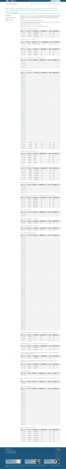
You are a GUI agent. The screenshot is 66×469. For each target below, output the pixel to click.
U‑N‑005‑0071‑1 (23, 271)
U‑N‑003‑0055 (23, 118)
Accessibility (58, 453)
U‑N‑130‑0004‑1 (23, 215)
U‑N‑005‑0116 (23, 325)
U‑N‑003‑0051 (23, 110)
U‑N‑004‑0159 (23, 392)
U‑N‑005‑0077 (23, 278)
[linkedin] (59, 449)
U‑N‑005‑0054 (23, 244)
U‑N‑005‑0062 (23, 257)
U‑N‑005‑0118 (23, 329)
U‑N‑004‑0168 (23, 409)
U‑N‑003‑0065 (23, 135)
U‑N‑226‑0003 (23, 222)
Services (45, 3)
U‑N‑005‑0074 (23, 273)
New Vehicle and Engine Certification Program (29, 15)
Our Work (36, 3)
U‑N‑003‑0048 (23, 104)
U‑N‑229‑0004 (23, 349)
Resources (41, 3)
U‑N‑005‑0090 (23, 299)
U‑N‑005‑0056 (23, 248)
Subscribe (41, 0)
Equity (59, 3)
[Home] (11, 4)
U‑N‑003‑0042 (23, 89)
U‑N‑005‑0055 (23, 246)
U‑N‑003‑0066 (23, 136)
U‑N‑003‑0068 (23, 140)
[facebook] (56, 449)
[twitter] (55, 449)
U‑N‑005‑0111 (23, 316)
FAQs (32, 0)
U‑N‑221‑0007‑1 (23, 67)
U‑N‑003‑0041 (23, 87)
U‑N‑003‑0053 (23, 114)
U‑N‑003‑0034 (23, 74)
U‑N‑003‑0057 (23, 121)
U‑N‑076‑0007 (23, 190)
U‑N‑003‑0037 (23, 80)
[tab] (43, 1)
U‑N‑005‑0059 (23, 252)
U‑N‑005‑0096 (23, 307)
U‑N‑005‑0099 (23, 312)
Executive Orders (43, 17)
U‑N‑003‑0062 (23, 131)
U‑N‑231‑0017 (23, 340)
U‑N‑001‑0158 (23, 162)
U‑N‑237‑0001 (23, 50)
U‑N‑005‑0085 (23, 290)
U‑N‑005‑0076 (23, 276)
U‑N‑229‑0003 (23, 347)
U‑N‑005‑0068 (23, 263)
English (46, 0)
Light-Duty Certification (34, 26)
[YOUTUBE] (12, 0)
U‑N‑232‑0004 (23, 201)
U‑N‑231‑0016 (23, 338)
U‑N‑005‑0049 (23, 239)
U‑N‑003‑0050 (23, 108)
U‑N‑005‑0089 (23, 297)
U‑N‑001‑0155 (23, 157)
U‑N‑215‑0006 (23, 375)
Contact (35, 0)
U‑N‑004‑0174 (23, 420)
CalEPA (7, 467)
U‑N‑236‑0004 (23, 437)
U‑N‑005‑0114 (23, 322)
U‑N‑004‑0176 (23, 424)
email (42, 20)
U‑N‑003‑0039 (23, 84)
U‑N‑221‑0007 (23, 65)
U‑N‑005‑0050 (23, 240)
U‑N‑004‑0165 (23, 403)
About (32, 3)
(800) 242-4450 (10, 20)
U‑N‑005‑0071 (23, 269)
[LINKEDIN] (13, 0)
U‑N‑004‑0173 (23, 418)
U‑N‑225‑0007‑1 (23, 171)
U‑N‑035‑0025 (23, 32)
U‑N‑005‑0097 (23, 308)
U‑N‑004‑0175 (23, 422)
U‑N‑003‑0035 (23, 76)
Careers (38, 0)
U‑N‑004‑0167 (23, 407)
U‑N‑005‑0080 (23, 282)
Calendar (30, 0)
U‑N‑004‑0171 (23, 414)
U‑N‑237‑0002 (23, 52)
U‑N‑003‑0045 (23, 99)
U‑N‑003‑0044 (23, 97)
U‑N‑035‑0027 (23, 36)
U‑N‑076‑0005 (23, 186)
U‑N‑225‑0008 (23, 175)
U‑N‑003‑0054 (23, 116)
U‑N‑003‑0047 (23, 102)
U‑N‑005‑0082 (23, 286)
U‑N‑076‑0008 (23, 192)
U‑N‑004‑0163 (23, 399)
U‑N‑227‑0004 (23, 366)
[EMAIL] (15, 0)
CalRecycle (10, 467)
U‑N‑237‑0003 (23, 54)
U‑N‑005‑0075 (23, 274)
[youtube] (58, 449)
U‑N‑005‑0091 (23, 301)
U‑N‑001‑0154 (23, 155)
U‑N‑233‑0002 (23, 383)
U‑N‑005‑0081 (23, 284)
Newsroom (55, 3)
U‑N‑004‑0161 (23, 396)
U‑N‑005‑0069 (23, 265)
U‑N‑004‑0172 (23, 416)
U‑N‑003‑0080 (23, 146)
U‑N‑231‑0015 (23, 336)
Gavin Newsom (9, 461)
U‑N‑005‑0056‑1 (23, 250)
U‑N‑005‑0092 (23, 303)
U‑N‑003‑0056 (23, 119)
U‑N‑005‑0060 (23, 254)
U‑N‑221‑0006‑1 (23, 63)
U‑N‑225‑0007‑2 (23, 173)
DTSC (16, 467)
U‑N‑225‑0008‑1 (23, 177)
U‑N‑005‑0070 (23, 267)
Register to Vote (57, 458)
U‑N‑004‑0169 (23, 411)
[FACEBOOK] (10, 0)
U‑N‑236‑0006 (23, 441)
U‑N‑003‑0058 (23, 123)
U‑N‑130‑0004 (23, 213)
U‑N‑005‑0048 (23, 237)
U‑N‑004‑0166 (23, 405)
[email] (59, 450)
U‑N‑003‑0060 (23, 127)
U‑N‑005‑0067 (23, 261)
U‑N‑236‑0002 (23, 433)
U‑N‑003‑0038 (23, 82)
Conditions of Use (57, 456)
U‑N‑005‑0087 (23, 293)
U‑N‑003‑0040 (23, 85)
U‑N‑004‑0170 (23, 413)
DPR (13, 467)
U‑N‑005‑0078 (23, 280)
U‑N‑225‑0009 (23, 179)
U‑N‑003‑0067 (23, 138)
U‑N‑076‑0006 (23, 188)
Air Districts (58, 457)
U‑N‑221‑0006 (23, 61)
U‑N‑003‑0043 (23, 93)
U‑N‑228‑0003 (23, 357)
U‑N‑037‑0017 (23, 230)
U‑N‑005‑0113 (23, 320)
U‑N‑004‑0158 (23, 390)
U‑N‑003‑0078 (23, 142)
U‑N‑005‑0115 (23, 324)
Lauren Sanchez (47, 461)
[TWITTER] (9, 0)
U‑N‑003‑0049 (23, 106)
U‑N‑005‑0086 (23, 291)
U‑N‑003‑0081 (23, 148)
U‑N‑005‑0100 (23, 314)
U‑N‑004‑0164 (23, 401)
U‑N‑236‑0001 (23, 431)
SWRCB (22, 467)
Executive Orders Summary (37, 24)
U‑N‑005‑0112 (23, 318)
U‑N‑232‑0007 (23, 206)
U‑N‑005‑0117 (23, 327)
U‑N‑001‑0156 (23, 159)
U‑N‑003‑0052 (23, 112)
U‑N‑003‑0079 (23, 144)
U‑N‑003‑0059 (23, 125)
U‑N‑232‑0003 (23, 199)
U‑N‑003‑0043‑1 (23, 95)
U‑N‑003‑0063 (23, 133)
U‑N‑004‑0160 (23, 394)
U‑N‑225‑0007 (23, 170)
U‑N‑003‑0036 (23, 78)
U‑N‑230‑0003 (23, 43)
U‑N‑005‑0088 (23, 295)
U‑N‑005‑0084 (23, 288)
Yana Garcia (27, 461)
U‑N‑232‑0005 (23, 203)
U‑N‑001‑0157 (23, 161)
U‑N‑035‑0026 (23, 34)
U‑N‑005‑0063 (23, 259)
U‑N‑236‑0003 (23, 435)
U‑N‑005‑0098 (23, 310)
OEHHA (19, 467)
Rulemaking (50, 3)
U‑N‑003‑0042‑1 (23, 91)
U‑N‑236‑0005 (23, 439)
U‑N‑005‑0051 (23, 242)
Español (49, 0)
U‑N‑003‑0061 (23, 129)
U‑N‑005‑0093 (23, 305)
